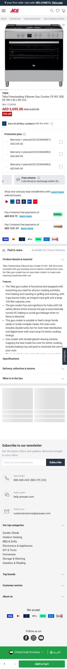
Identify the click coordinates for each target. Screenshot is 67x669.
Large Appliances (32, 18)
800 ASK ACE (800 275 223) (30, 480)
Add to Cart (42, 664)
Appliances (15, 18)
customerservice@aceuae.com (32, 513)
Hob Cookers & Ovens (54, 18)
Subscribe (55, 462)
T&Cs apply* (54, 2)
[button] (33, 142)
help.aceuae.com (24, 496)
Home (4, 18)
